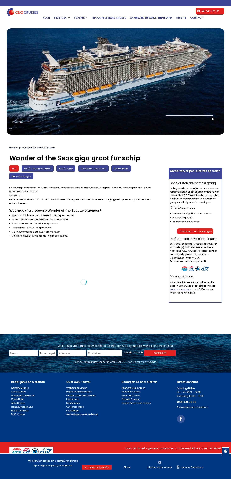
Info (14, 168)
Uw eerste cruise (75, 406)
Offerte (181, 17)
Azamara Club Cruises (133, 388)
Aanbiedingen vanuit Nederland (151, 17)
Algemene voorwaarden (160, 448)
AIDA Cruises (18, 403)
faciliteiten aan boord (93, 168)
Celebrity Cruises (20, 388)
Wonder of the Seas (45, 147)
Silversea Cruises (131, 395)
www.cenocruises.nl (180, 289)
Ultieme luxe (72, 399)
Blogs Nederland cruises (109, 17)
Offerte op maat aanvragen (195, 231)
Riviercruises (73, 403)
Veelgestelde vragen (76, 388)
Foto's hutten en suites (37, 168)
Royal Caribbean (19, 410)
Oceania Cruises (130, 399)
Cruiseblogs (72, 410)
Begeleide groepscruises (79, 391)
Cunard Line (17, 399)
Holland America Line (22, 406)
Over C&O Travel (135, 448)
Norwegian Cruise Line (22, 395)
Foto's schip (66, 168)
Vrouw (136, 352)
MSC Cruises (18, 414)
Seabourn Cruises (131, 391)
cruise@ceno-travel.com (193, 407)
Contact (196, 17)
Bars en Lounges (21, 176)
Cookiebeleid (183, 448)
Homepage (15, 147)
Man (126, 352)
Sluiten (127, 467)
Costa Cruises (18, 391)
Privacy (196, 448)
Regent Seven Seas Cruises (136, 403)
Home (46, 17)
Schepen (28, 147)
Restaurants (121, 168)
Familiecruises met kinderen (80, 395)
